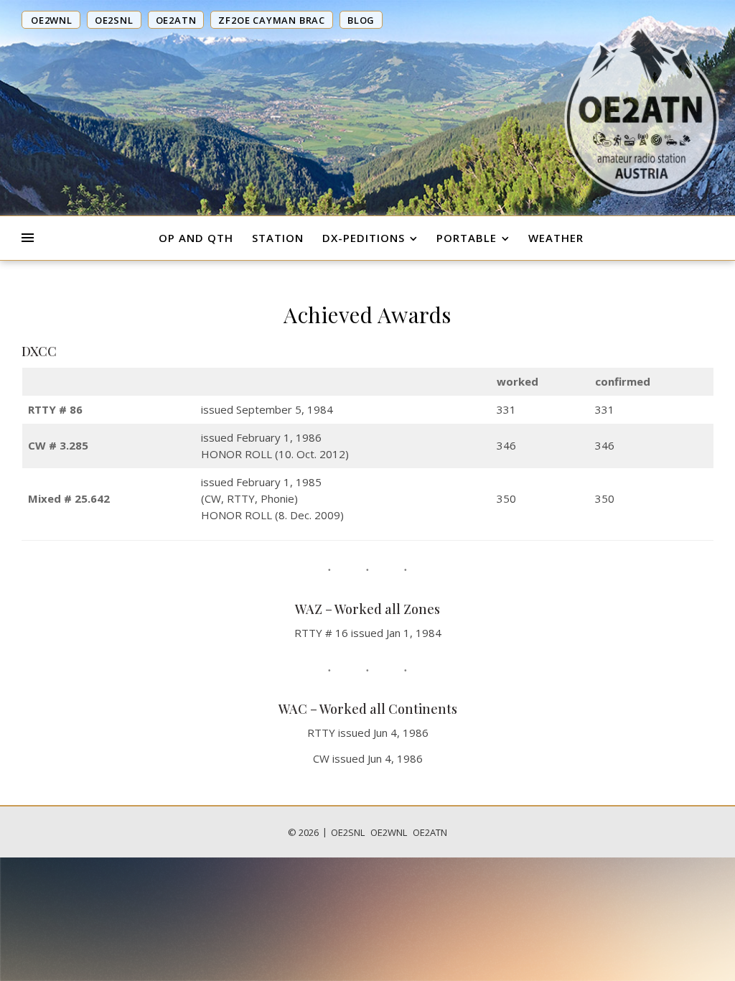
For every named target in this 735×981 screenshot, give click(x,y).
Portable (466, 238)
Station (278, 238)
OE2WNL (388, 832)
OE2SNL (348, 832)
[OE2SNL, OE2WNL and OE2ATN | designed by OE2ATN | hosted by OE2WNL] (642, 110)
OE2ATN (430, 832)
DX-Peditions (363, 238)
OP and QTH (196, 238)
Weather (556, 238)
